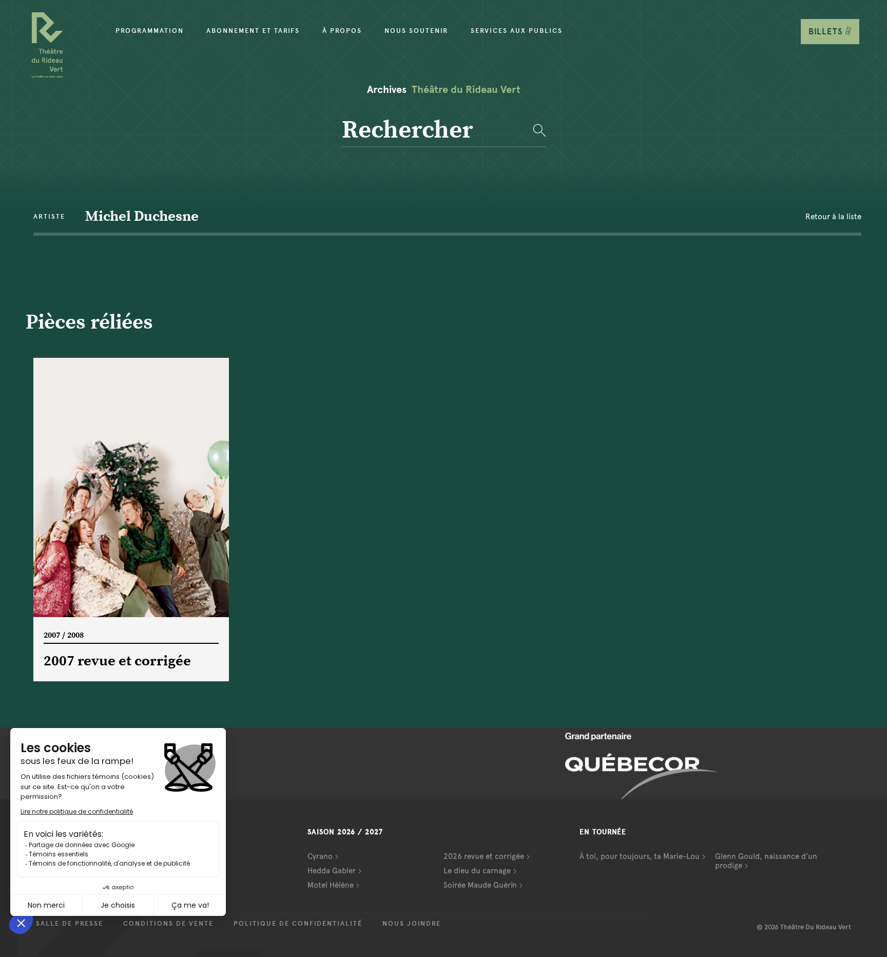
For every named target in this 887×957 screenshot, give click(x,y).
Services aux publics (517, 31)
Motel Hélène (330, 885)
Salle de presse (69, 924)
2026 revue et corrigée (484, 856)
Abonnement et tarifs (253, 31)
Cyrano (320, 856)
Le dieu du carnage (477, 870)
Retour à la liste (833, 216)
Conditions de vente (168, 924)
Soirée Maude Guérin (480, 885)
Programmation (149, 31)
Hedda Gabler (331, 870)
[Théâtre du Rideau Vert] (47, 45)
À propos (342, 31)
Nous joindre (411, 924)
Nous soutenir (416, 31)
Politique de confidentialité (298, 924)
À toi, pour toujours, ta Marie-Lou (640, 856)
